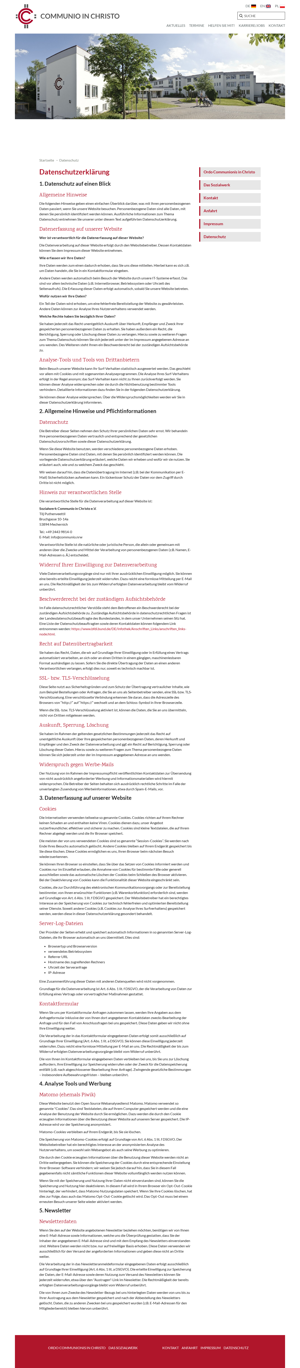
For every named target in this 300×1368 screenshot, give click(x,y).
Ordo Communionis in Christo (229, 172)
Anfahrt (210, 211)
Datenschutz (215, 236)
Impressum (213, 223)
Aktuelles (175, 25)
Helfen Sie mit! (221, 25)
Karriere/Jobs (252, 25)
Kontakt (277, 25)
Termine (196, 25)
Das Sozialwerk (217, 185)
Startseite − (49, 160)
